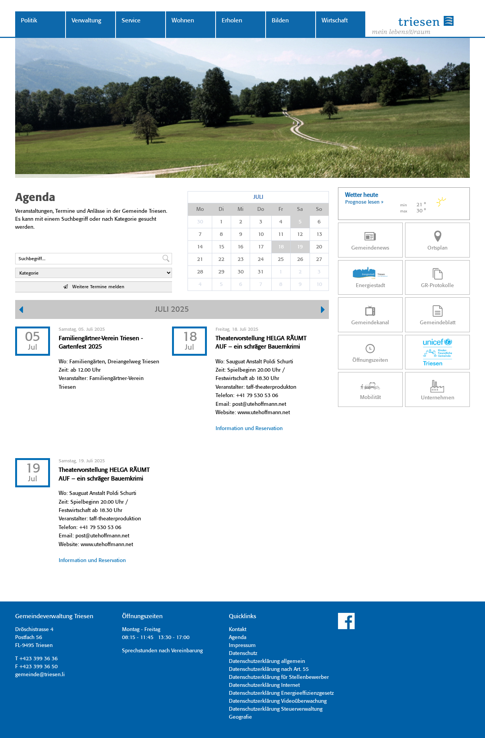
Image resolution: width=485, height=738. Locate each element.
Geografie (240, 717)
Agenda (237, 637)
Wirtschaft (335, 20)
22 (221, 259)
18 (281, 247)
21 (200, 259)
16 (240, 247)
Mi (241, 209)
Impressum (242, 645)
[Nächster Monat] (323, 310)
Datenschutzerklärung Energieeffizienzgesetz (281, 693)
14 (200, 247)
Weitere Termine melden (96, 286)
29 (221, 272)
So (319, 209)
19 (300, 247)
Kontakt (237, 629)
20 (319, 247)
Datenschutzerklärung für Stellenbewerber (279, 677)
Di (221, 209)
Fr (280, 209)
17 (261, 247)
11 (281, 234)
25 (281, 259)
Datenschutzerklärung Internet (264, 685)
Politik (29, 20)
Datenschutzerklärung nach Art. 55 (269, 669)
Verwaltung (86, 20)
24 (261, 259)
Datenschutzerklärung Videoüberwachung (278, 701)
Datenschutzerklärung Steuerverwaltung (275, 709)
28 (200, 272)
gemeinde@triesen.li (40, 674)
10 (261, 234)
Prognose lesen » (364, 202)
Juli (258, 197)
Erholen (232, 20)
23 (241, 259)
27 (319, 259)
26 (300, 259)
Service (131, 20)
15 (221, 247)
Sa (300, 209)
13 (319, 234)
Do (260, 209)
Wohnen (183, 20)
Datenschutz (243, 653)
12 (300, 234)
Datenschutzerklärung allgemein (267, 661)
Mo (200, 209)
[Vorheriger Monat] (21, 310)
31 (261, 272)
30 (200, 222)
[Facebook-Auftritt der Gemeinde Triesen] (346, 628)
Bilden (280, 20)
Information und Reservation (249, 428)
